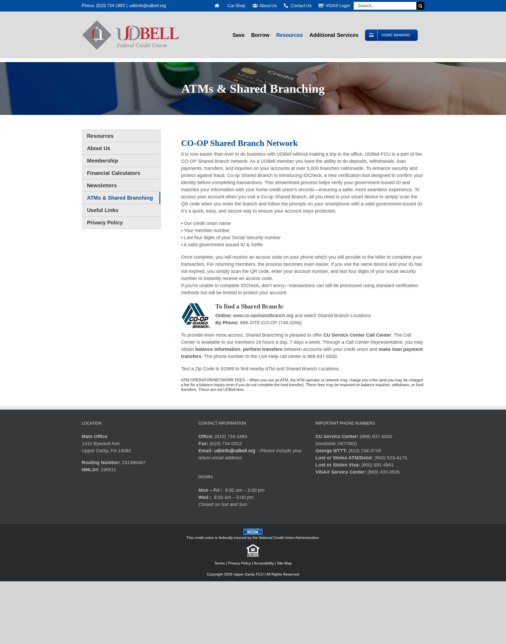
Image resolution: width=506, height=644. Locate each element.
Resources (100, 136)
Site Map (284, 563)
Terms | (221, 563)
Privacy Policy (239, 563)
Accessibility (264, 563)
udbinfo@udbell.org (147, 5)
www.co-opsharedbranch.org (263, 315)
